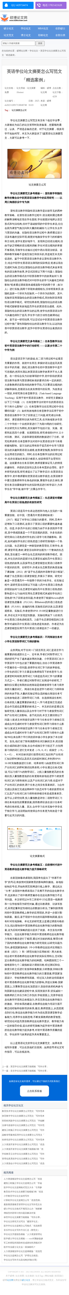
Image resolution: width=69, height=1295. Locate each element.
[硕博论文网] (14, 17)
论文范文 (9, 35)
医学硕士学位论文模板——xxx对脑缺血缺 (23, 1238)
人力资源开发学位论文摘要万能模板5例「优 (22, 1149)
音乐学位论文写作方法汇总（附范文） (22, 1230)
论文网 (10, 1280)
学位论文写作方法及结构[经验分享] (20, 1260)
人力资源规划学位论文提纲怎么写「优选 (23, 1179)
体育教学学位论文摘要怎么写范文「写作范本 (23, 1116)
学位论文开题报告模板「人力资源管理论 (23, 1234)
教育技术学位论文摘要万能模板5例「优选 (23, 1191)
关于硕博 (10, 1276)
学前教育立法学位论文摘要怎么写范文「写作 (23, 1154)
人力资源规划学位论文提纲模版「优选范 (23, 1251)
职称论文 (43, 35)
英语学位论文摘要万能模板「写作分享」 (29, 1066)
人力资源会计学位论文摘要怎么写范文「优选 (23, 1163)
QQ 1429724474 (19, 5)
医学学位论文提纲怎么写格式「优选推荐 (23, 1226)
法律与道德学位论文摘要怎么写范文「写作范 (23, 1125)
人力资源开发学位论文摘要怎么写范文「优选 (23, 1144)
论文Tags (39, 1276)
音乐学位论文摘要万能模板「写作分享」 (29, 1071)
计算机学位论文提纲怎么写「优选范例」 (23, 1200)
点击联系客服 (34, 1091)
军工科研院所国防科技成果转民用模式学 (23, 1243)
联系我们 (59, 1276)
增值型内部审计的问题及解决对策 (20, 1213)
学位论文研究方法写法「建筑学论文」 (22, 1221)
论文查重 (20, 1276)
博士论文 (26, 35)
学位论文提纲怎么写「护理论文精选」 (22, 1255)
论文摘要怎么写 (19, 110)
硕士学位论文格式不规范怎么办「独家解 (23, 1208)
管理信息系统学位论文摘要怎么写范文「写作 (23, 1158)
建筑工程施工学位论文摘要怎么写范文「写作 (23, 1130)
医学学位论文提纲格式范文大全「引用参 (23, 1187)
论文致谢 (29, 1276)
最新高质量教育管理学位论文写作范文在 (23, 1204)
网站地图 (49, 1276)
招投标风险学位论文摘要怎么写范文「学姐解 (23, 1120)
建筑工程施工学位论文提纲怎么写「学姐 (23, 1183)
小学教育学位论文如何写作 (16, 1196)
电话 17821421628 (52, 5)
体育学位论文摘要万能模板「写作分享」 (23, 1217)
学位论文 (26, 28)
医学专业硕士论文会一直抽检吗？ (20, 1247)
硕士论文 (9, 28)
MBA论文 (43, 28)
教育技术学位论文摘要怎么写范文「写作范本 (23, 1111)
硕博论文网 (22, 51)
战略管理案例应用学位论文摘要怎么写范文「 (23, 1135)
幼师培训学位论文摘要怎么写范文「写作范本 (23, 1139)
